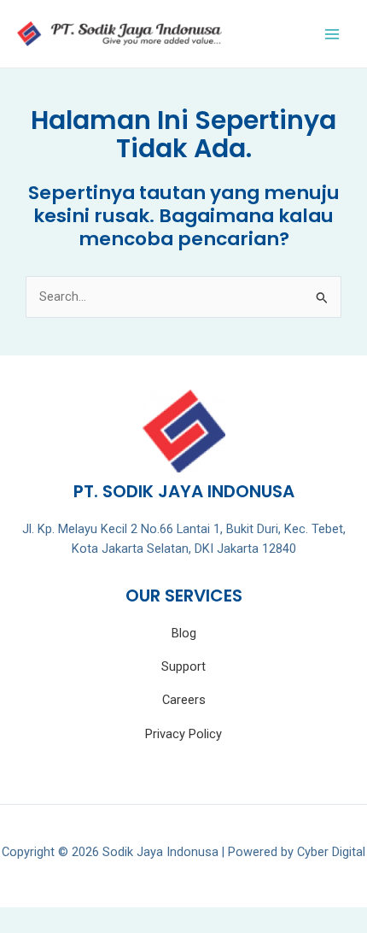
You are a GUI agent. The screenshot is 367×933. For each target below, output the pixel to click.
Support (183, 666)
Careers (184, 699)
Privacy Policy (183, 734)
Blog (184, 633)
